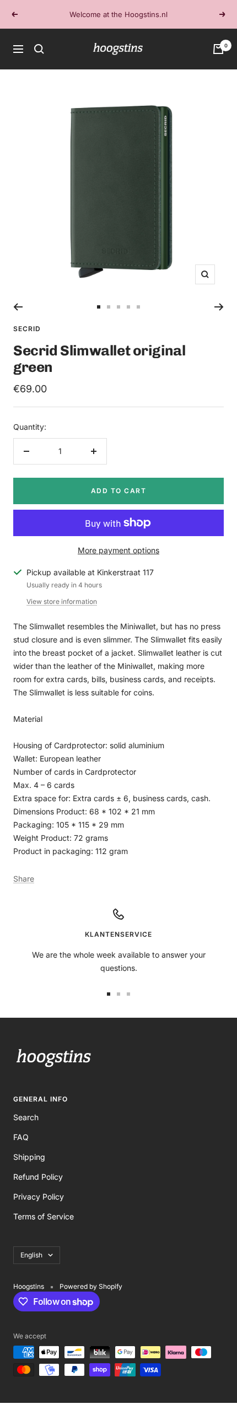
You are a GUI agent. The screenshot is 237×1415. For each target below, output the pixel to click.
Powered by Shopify (91, 1286)
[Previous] (18, 307)
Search (26, 1117)
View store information (61, 601)
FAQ (21, 1137)
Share (23, 878)
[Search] (39, 49)
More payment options (118, 550)
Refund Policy (38, 1176)
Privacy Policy (38, 1196)
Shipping (29, 1157)
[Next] (219, 307)
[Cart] (218, 49)
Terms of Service (43, 1216)
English (31, 1255)
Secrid (27, 329)
